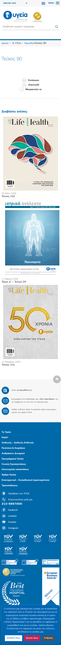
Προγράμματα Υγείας (13, 459)
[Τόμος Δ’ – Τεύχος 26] (30, 238)
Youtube (12, 522)
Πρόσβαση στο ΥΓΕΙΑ (18, 493)
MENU (51, 3)
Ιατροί (5, 437)
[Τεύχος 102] (30, 153)
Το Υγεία (6, 432)
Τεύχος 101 (8, 365)
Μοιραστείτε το (34, 89)
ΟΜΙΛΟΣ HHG (9, 3)
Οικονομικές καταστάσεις (15, 469)
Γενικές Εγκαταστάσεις (14, 464)
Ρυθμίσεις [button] (48, 638)
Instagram (13, 528)
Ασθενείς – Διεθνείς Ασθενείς (18, 443)
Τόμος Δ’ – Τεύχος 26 (14, 282)
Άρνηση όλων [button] (32, 638)
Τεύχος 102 (8, 196)
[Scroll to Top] (57, 379)
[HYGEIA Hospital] (15, 16)
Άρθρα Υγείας (9, 475)
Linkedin (12, 516)
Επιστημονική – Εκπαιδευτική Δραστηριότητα (25, 480)
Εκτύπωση (33, 80)
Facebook (13, 510)
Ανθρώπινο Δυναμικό (13, 453)
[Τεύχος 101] (30, 321)
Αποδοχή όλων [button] (13, 638)
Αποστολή (33, 85)
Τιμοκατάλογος (10, 485)
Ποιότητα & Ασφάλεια (13, 448)
